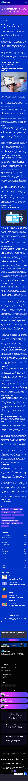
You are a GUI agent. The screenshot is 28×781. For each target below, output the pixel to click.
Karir (15, 664)
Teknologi (16, 662)
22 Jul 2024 (13, 576)
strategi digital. (5, 512)
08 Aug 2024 (14, 595)
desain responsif (5, 523)
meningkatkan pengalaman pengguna (10, 520)
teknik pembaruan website (7, 517)
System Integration (4, 676)
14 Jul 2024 (13, 589)
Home (10, 11)
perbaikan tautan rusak (18, 514)
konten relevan (5, 509)
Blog (14, 11)
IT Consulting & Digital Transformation (5, 672)
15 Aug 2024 (14, 582)
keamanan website (6, 514)
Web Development (4, 662)
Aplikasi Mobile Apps (5, 665)
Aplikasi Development (5, 664)
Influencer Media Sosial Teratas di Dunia (17, 606)
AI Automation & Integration (6, 674)
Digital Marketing (4, 667)
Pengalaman (17, 665)
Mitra (16, 667)
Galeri (16, 668)
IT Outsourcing (3, 677)
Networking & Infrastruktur (6, 670)
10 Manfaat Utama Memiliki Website (16, 591)
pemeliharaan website (17, 523)
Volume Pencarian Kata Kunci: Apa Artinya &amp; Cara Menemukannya (16, 599)
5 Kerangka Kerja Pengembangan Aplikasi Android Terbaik (17, 585)
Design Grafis (3, 668)
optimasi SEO (5, 526)
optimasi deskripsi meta (16, 509)
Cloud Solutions (3, 679)
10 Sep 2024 (14, 603)
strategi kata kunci (16, 512)
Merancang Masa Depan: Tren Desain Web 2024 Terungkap (16, 578)
